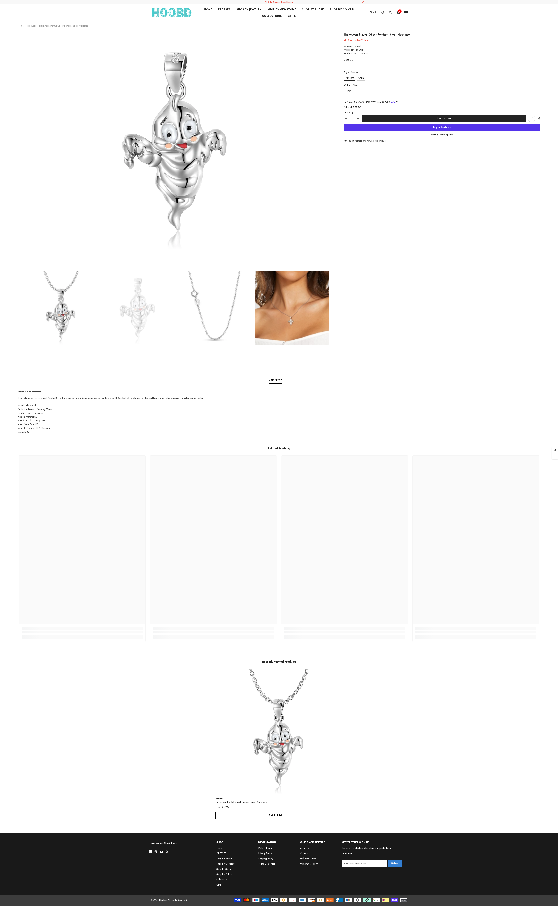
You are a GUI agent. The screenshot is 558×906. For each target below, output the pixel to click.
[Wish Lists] (390, 12)
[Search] (383, 13)
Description (275, 380)
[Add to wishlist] (531, 118)
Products (31, 25)
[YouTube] (161, 851)
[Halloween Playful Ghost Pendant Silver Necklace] (279, 732)
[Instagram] (150, 851)
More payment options (442, 134)
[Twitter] (167, 851)
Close (363, 2)
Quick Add (275, 815)
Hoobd (357, 46)
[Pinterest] (156, 851)
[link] (82, 632)
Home (21, 25)
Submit (395, 863)
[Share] (537, 118)
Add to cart (444, 118)
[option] (176, 141)
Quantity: (349, 112)
